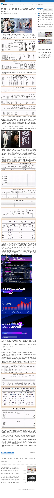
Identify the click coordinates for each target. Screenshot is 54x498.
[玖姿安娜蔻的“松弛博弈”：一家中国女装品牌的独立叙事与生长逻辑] (31, 469)
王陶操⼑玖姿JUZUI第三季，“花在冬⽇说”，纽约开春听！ (10, 473)
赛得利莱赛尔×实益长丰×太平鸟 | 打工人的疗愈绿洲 (9, 470)
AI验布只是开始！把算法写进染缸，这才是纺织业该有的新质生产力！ (46, 19)
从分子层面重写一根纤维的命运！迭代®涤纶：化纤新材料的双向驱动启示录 (46, 12)
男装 (17, 4)
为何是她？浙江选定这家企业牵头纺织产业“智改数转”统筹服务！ (46, 21)
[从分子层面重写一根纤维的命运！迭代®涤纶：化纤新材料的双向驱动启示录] (41, 34)
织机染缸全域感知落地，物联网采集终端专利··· (44, 52)
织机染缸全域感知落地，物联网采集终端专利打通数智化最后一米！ (46, 17)
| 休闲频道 (11, 4)
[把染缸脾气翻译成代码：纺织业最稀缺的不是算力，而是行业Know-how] (41, 41)
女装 (20, 4)
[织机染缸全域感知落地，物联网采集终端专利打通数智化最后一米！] (48, 41)
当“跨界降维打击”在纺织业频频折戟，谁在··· (44, 49)
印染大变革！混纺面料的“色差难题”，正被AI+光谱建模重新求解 (46, 25)
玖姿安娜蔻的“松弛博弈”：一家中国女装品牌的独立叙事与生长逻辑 (31, 474)
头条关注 (45, 9)
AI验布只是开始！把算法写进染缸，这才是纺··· (44, 54)
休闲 (32, 4)
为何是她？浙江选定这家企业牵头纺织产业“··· (44, 57)
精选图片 (50, 9)
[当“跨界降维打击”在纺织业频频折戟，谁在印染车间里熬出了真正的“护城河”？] (48, 34)
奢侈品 (36, 4)
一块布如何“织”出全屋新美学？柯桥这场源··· (44, 55)
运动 (26, 4)
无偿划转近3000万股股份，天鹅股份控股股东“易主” (9, 480)
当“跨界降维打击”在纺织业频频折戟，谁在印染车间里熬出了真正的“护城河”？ (46, 14)
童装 (23, 4)
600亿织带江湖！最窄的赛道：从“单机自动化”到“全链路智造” (46, 23)
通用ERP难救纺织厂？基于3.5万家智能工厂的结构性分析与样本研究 (46, 26)
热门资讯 (39, 9)
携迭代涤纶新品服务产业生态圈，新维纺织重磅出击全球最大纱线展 (31, 483)
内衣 (29, 4)
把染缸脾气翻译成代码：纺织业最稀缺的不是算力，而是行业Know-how (46, 16)
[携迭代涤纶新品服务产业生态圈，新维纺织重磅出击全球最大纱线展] (31, 478)
